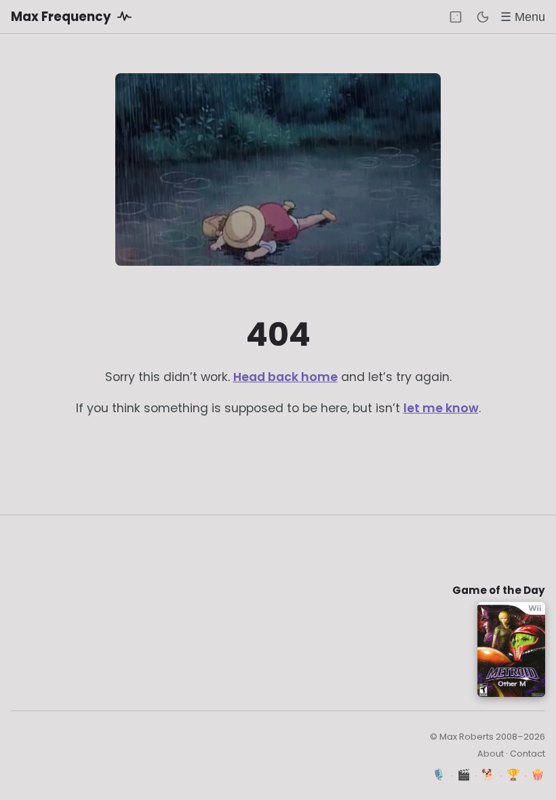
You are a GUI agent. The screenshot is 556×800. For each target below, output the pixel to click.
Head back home (285, 377)
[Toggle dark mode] (482, 16)
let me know (441, 408)
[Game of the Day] (455, 16)
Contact (527, 753)
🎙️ (439, 774)
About (490, 753)
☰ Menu (522, 16)
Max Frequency (62, 16)
